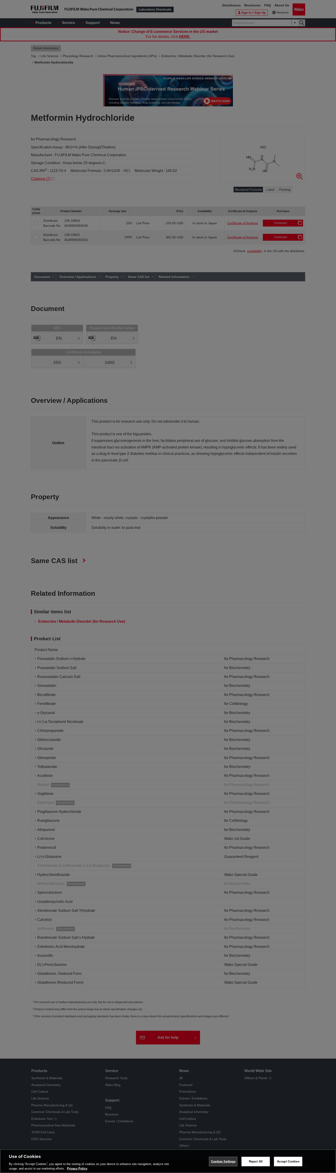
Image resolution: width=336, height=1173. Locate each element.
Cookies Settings (223, 1161)
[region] (168, 1161)
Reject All (256, 1161)
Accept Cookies (288, 1161)
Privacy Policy (77, 1168)
